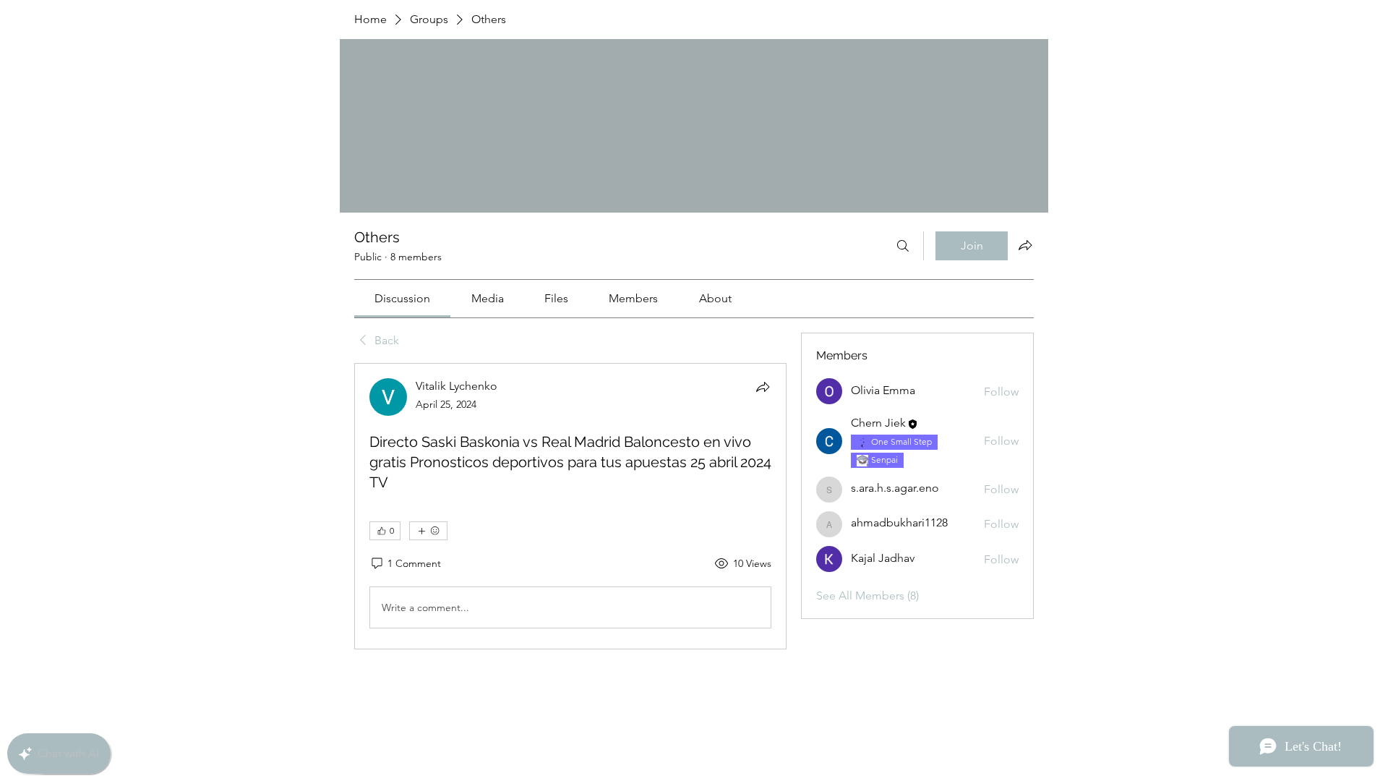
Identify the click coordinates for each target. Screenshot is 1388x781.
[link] (402, 298)
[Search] (903, 245)
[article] (570, 506)
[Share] (762, 387)
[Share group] (1025, 245)
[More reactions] (428, 530)
